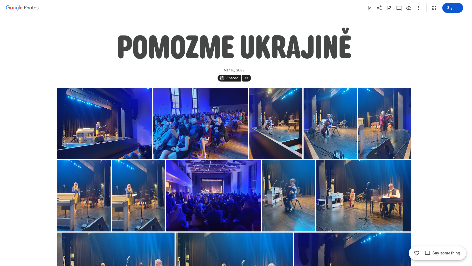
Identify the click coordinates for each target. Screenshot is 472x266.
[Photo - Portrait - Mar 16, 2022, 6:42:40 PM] (288, 196)
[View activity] (399, 8)
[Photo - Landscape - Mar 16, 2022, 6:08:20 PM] (104, 123)
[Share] (379, 8)
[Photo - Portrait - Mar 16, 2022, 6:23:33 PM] (384, 123)
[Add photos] (389, 8)
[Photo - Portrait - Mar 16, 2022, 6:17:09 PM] (330, 123)
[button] (434, 8)
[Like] (417, 253)
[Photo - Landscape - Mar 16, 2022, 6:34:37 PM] (213, 196)
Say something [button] (446, 253)
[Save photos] (409, 8)
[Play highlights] (369, 8)
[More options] (419, 8)
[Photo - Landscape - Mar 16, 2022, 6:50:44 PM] (363, 196)
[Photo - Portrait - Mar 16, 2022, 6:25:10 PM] (84, 196)
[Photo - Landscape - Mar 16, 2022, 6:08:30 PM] (200, 123)
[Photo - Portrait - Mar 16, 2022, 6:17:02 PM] (275, 123)
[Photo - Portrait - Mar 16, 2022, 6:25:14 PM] (138, 196)
